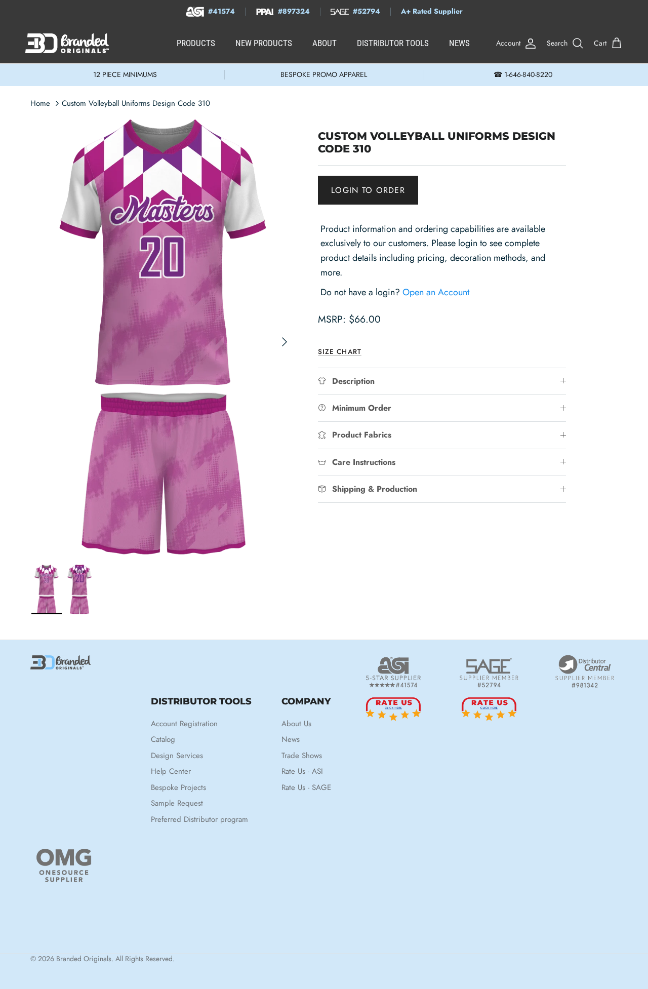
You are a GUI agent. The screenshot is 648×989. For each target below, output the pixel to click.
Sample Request (177, 803)
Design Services (177, 755)
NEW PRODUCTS (263, 43)
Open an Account (435, 291)
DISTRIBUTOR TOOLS (393, 43)
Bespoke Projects (178, 787)
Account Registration (184, 723)
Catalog (163, 739)
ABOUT (324, 43)
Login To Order (368, 189)
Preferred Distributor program (199, 819)
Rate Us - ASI (302, 771)
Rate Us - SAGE (306, 787)
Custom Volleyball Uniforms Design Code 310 (136, 103)
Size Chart (339, 351)
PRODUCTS (196, 43)
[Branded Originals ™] (67, 43)
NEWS (459, 43)
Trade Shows (301, 755)
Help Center (171, 771)
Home (40, 103)
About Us (296, 723)
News (290, 739)
